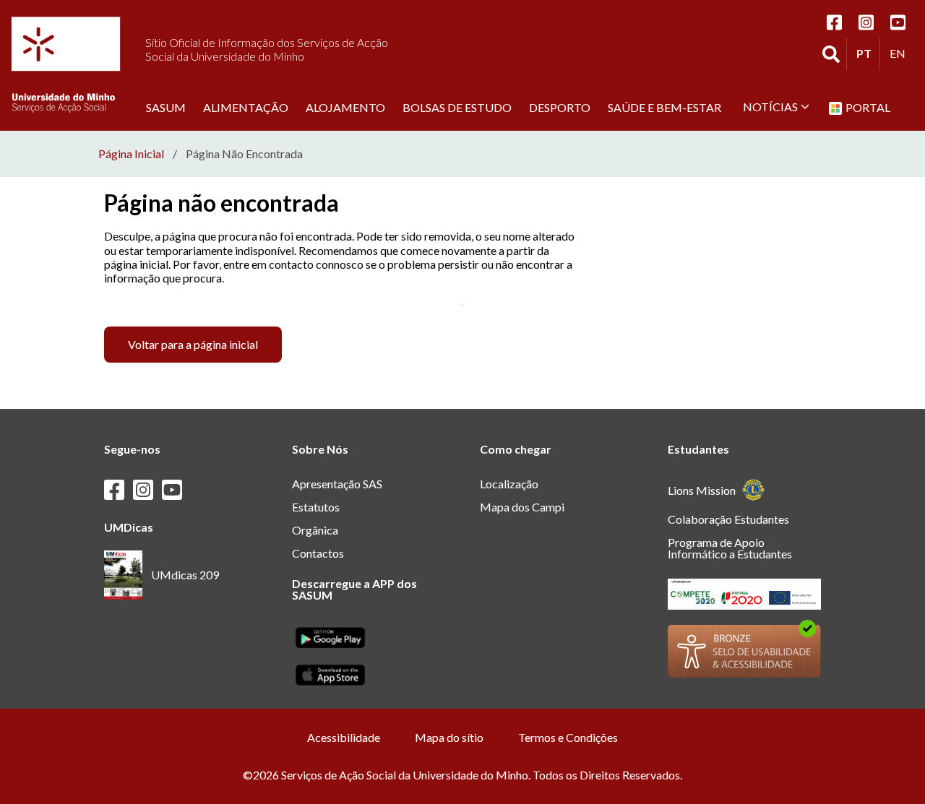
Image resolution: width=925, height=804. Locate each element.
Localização (509, 483)
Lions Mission (702, 490)
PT (868, 53)
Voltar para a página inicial (193, 344)
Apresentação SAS (337, 483)
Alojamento (345, 106)
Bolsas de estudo (457, 106)
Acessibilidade (343, 737)
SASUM (166, 106)
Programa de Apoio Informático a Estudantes (730, 548)
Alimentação (245, 106)
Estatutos (316, 507)
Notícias (770, 106)
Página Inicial (131, 154)
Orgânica (315, 530)
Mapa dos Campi (522, 507)
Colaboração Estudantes (728, 519)
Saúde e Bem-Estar (664, 106)
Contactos (318, 553)
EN (901, 53)
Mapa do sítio (449, 737)
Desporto (559, 106)
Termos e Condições (568, 737)
